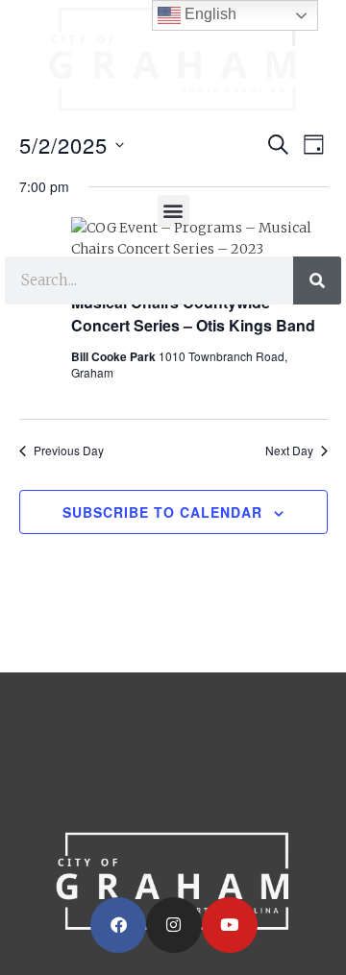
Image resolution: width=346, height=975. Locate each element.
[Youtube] (230, 925)
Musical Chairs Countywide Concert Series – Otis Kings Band (193, 313)
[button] (173, 211)
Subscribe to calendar (162, 512)
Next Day (289, 450)
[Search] (317, 280)
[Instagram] (174, 925)
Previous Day (69, 450)
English (208, 14)
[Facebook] (118, 925)
